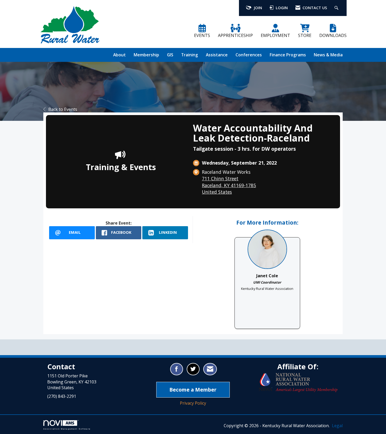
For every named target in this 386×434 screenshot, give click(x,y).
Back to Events (62, 109)
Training (189, 55)
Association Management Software (67, 429)
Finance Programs (288, 55)
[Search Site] (337, 8)
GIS (170, 55)
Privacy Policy (193, 403)
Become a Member (192, 389)
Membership (146, 55)
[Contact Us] (210, 369)
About (119, 55)
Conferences (249, 55)
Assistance (217, 55)
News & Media (328, 55)
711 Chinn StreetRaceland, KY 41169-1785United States (229, 185)
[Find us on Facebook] (176, 369)
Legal (337, 425)
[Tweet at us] (193, 369)
